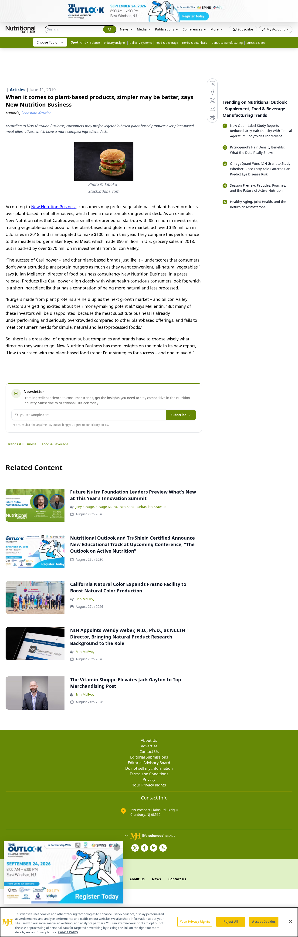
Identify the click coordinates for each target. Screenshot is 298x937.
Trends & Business (21, 444)
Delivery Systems (140, 43)
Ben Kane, (127, 506)
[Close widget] (117, 847)
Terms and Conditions (149, 773)
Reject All (231, 922)
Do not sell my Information (149, 768)
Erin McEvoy (84, 599)
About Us (149, 740)
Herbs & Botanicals (194, 43)
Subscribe (178, 415)
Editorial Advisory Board (149, 762)
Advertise (149, 746)
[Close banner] (292, 6)
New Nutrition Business (53, 206)
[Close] (290, 922)
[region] (149, 922)
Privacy (149, 779)
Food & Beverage (167, 43)
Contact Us (149, 751)
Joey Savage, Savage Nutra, (96, 506)
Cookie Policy (68, 932)
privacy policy (99, 425)
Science (95, 43)
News (124, 29)
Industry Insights (114, 43)
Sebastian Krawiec (151, 506)
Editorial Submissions (149, 757)
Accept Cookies (263, 922)
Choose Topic (47, 42)
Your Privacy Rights (149, 785)
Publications (164, 29)
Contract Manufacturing (227, 43)
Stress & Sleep (256, 43)
